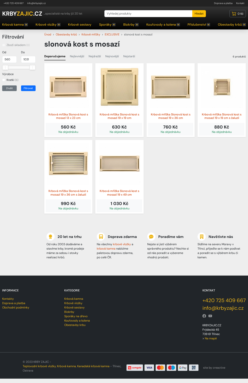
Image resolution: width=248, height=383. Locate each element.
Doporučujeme (55, 56)
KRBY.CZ (22, 13)
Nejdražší (95, 56)
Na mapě (211, 338)
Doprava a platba (223, 3)
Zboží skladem (18, 45)
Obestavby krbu (75, 325)
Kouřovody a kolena (161, 25)
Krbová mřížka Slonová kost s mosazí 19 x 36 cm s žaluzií (68, 192)
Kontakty (8, 299)
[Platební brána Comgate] (162, 367)
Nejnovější (112, 56)
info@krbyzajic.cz (36, 3)
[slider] (5, 67)
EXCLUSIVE (112, 34)
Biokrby (129, 25)
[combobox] (148, 13)
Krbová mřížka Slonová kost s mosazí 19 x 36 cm (170, 116)
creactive (219, 368)
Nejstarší (129, 56)
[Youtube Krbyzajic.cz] (210, 316)
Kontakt (240, 3)
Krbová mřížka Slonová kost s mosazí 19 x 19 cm (119, 116)
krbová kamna (106, 248)
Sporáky (105, 25)
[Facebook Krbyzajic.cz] (204, 316)
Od (4, 52)
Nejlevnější (77, 56)
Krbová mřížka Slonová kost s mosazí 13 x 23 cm (68, 116)
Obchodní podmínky (15, 307)
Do (23, 52)
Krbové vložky (46, 25)
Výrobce (8, 74)
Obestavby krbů (230, 25)
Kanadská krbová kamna (93, 366)
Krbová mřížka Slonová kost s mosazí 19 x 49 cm (119, 192)
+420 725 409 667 (14, 3)
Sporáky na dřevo (76, 316)
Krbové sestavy (79, 25)
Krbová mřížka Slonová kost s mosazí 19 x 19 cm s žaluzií (221, 116)
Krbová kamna (13, 25)
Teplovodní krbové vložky (39, 366)
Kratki (12, 80)
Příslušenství (197, 25)
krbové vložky (122, 244)
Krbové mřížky (91, 34)
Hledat (199, 13)
